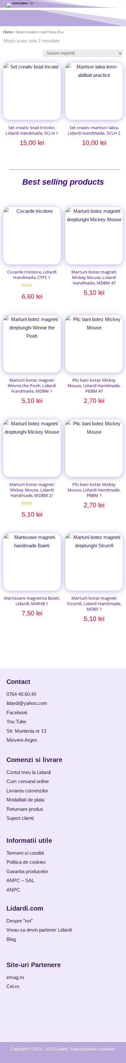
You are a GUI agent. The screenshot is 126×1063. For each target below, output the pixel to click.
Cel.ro (12, 986)
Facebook (16, 712)
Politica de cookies (26, 862)
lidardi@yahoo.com (26, 703)
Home (8, 32)
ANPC (13, 890)
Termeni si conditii (25, 853)
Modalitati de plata (25, 799)
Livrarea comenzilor (27, 790)
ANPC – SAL (20, 880)
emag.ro (15, 977)
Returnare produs (24, 809)
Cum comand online (27, 781)
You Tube (16, 721)
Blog (11, 939)
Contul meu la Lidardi (28, 772)
